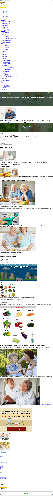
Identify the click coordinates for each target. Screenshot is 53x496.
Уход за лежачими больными (3, 477)
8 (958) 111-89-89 (3, 5)
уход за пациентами (8, 122)
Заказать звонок (3, 7)
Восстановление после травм (3, 479)
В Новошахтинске (2, 468)
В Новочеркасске (1, 467)
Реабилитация (1, 456)
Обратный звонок (3, 487)
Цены (0, 457)
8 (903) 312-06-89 (3, 6)
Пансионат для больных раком (3, 478)
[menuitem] (4, 15)
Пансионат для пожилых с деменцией (4, 473)
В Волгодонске (1, 466)
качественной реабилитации (40, 346)
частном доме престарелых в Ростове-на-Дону (46, 404)
